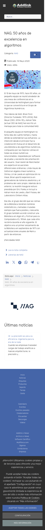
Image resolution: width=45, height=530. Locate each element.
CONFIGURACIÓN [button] (22, 515)
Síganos (22, 445)
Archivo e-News (22, 436)
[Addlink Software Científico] (22, 5)
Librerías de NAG (15, 255)
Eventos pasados (22, 410)
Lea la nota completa (17, 250)
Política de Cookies (30, 498)
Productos (22, 384)
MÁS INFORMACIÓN (22, 523)
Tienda (22, 390)
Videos (22, 422)
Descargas (22, 419)
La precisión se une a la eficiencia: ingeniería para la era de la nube (21, 339)
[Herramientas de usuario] (35, 55)
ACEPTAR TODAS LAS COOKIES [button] (22, 508)
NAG (16, 53)
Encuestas (22, 416)
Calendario (22, 404)
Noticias (22, 378)
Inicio (22, 375)
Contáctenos (22, 449)
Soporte (22, 387)
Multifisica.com (22, 442)
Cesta (22, 393)
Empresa (22, 452)
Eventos (22, 407)
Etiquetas (22, 381)
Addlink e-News (22, 433)
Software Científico (22, 439)
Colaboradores (22, 413)
